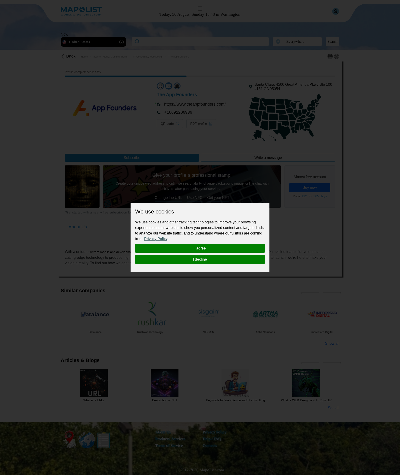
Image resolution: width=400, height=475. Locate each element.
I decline (200, 259)
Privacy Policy (155, 239)
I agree (200, 248)
